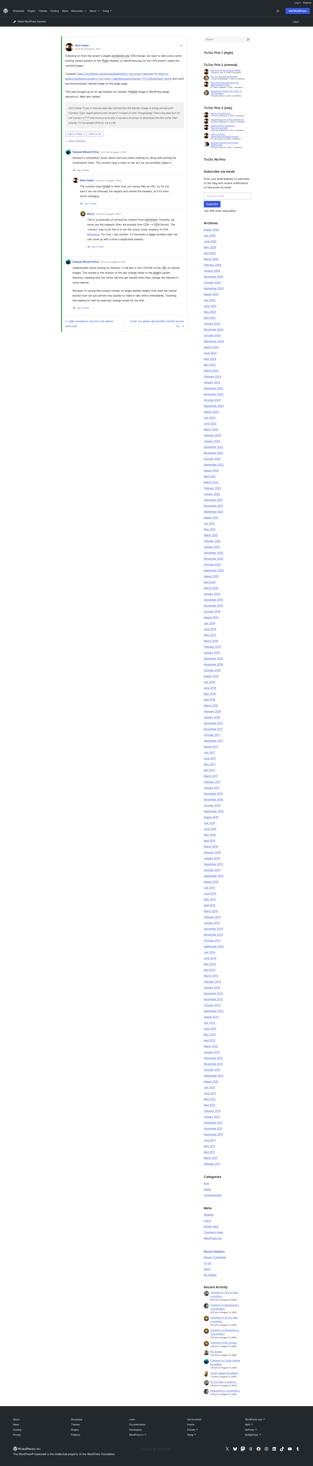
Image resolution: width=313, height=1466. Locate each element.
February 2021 (212, 541)
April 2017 (209, 770)
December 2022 (213, 447)
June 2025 (210, 306)
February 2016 (212, 852)
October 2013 (212, 1005)
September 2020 (214, 570)
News (16, 1424)
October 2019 (212, 611)
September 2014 (214, 946)
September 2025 (214, 288)
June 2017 (210, 758)
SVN (156, 224)
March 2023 (211, 429)
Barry (90, 213)
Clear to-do (95, 134)
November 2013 (213, 999)
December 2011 (213, 1122)
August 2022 (211, 470)
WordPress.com (255, 1419)
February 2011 (212, 1163)
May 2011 (209, 1146)
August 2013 (211, 1017)
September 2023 (214, 406)
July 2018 (209, 682)
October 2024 (212, 335)
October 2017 (212, 735)
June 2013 (210, 1028)
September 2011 (213, 1134)
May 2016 (210, 834)
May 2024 (210, 359)
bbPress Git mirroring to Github (226, 70)
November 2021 (213, 505)
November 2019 (213, 605)
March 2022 (211, 482)
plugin (156, 272)
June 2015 (210, 893)
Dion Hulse (82, 45)
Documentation (137, 1424)
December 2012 (213, 1058)
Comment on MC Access (223, 1342)
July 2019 (209, 623)
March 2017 (211, 776)
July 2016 (209, 823)
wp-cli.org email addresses (224, 76)
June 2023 (210, 423)
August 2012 (211, 1081)
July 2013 (209, 1022)
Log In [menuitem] (298, 2)
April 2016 (209, 840)
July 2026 (210, 235)
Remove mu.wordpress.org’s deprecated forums (225, 83)
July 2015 (209, 887)
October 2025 (212, 282)
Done (207, 1269)
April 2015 (209, 905)
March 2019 (211, 641)
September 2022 (214, 464)
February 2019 (212, 646)
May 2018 (210, 693)
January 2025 (212, 323)
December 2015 (213, 864)
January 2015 (212, 923)
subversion (151, 219)
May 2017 (210, 764)
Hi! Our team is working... (223, 1381)
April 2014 (210, 970)
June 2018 (210, 688)
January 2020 (212, 594)
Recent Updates (214, 1251)
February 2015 (212, 917)
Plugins (75, 1429)
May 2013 (210, 1034)
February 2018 (212, 711)
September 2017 (213, 740)
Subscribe (212, 204)
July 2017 (209, 752)
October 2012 (212, 1069)
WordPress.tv (137, 1434)
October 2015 (212, 870)
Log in (207, 1220)
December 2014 (213, 928)
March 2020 (211, 588)
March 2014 (211, 975)
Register (209, 1214)
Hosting (17, 1429)
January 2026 (212, 270)
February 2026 (212, 265)
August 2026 (211, 229)
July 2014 (209, 952)
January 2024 (212, 382)
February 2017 (212, 782)
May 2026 (210, 247)
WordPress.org (212, 1238)
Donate (192, 1429)
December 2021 (213, 500)
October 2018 (212, 670)
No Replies (210, 1275)
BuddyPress (253, 1434)
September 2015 (214, 876)
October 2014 (212, 940)
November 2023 (213, 394)
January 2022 (212, 494)
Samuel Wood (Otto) (86, 152)
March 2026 (211, 259)
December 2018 (213, 658)
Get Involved (194, 1419)
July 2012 (209, 1087)
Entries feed (211, 1226)
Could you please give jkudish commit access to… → (157, 324)
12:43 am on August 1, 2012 (87, 49)
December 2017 (213, 723)
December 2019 (213, 599)
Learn (132, 1419)
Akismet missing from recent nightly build (224, 143)
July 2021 (209, 523)
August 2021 (211, 517)
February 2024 (212, 376)
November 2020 (213, 558)
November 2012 (213, 1064)
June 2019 (210, 629)
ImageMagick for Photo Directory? (227, 119)
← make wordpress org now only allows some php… (89, 324)
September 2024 (214, 341)
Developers (135, 1429)
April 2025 (210, 317)
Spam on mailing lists (221, 113)
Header (133, 91)
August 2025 (211, 294)
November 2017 (213, 729)
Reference (93, 234)
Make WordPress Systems (32, 21)
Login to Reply (75, 133)
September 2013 (214, 1011)
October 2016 (212, 805)
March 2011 (211, 1158)
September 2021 (213, 511)
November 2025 (213, 276)
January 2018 (212, 717)
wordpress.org (120, 55)
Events (190, 1424)
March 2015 (211, 911)
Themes (75, 1424)
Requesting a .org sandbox (225, 1390)
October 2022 (212, 458)
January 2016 (212, 858)
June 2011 (210, 1140)
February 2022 (212, 488)
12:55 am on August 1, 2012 (108, 181)
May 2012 (210, 1099)
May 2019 (210, 635)
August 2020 (211, 576)
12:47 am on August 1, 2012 (113, 152)
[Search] (248, 39)
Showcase (76, 1419)
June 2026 (210, 241)
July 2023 (210, 417)
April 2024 (210, 364)
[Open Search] (277, 11)
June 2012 (210, 1093)
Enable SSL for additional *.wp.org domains (223, 127)
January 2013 (212, 1052)
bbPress (251, 1429)
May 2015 (210, 899)
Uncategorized (213, 1195)
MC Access (216, 1351)
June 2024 (210, 353)
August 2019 (211, 617)
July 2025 (210, 300)
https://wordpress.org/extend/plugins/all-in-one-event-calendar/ (115, 73)
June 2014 (210, 958)
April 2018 (209, 699)
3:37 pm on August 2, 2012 (113, 262)
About (16, 1419)
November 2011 (213, 1128)
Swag (191, 1434)
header (106, 186)
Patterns (75, 1434)
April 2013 (209, 1040)
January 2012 (212, 1116)
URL (113, 122)
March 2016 (211, 846)
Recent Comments (215, 1257)
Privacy (17, 1434)
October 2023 (212, 400)
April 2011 (209, 1152)
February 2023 (212, 435)
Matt (249, 1424)
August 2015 (211, 881)
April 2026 (210, 253)
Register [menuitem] (307, 2)
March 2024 (211, 370)
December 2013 (213, 993)
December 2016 (213, 793)
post (206, 1183)
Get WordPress (298, 10)
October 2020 (212, 564)
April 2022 (210, 476)
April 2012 (209, 1105)
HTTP (85, 117)
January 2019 (212, 652)
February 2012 (212, 1111)
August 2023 (211, 411)
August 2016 (211, 817)
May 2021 (210, 529)
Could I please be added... (224, 1373)
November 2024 (214, 329)
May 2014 (210, 964)
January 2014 (212, 987)
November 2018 (213, 664)
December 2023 (213, 388)
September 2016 (214, 811)
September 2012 (213, 1075)
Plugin (105, 60)
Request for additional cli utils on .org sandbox (226, 92)
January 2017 (212, 787)
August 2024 (211, 347)
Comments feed (213, 1232)
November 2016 (213, 799)
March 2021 (211, 535)
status (207, 1189)
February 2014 (212, 981)
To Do (207, 1263)
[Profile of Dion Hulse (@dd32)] (69, 48)
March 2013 (211, 1046)
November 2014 (213, 934)
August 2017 (211, 746)
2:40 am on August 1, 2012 (108, 214)
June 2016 (210, 829)
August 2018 (211, 676)
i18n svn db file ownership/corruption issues (224, 135)
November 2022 (213, 453)
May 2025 (210, 312)
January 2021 (212, 547)
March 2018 (211, 705)
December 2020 (213, 552)
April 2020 (210, 582)
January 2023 (212, 441)
